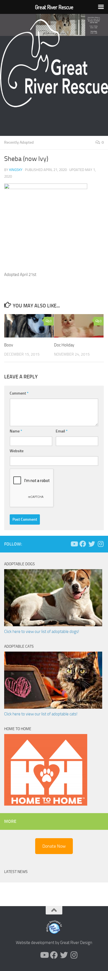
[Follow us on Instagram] (100, 543)
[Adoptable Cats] (53, 707)
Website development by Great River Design (54, 942)
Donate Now (54, 846)
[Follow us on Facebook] (82, 543)
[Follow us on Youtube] (74, 543)
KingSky (15, 170)
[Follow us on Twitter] (91, 543)
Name (16, 431)
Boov (8, 345)
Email (62, 431)
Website (17, 451)
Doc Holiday (64, 345)
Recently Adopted (19, 142)
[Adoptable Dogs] (53, 624)
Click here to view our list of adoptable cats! (41, 713)
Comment (19, 393)
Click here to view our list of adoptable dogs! (41, 631)
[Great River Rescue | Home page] (54, 63)
